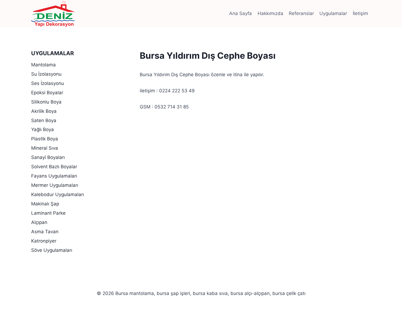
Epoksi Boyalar (47, 92)
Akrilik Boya (44, 111)
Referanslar (301, 13)
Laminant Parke (48, 213)
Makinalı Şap (45, 203)
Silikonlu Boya (46, 102)
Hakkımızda (270, 13)
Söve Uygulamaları (51, 250)
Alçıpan (39, 222)
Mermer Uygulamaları (54, 185)
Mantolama (43, 64)
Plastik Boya (44, 138)
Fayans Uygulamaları (54, 176)
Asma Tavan (45, 231)
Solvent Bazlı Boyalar (54, 166)
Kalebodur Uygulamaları (57, 194)
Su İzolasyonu (46, 74)
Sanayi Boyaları (48, 157)
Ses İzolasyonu (47, 83)
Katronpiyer (43, 241)
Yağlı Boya (42, 129)
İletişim (360, 13)
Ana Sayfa (240, 13)
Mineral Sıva (44, 148)
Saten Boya (43, 120)
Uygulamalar (333, 13)
